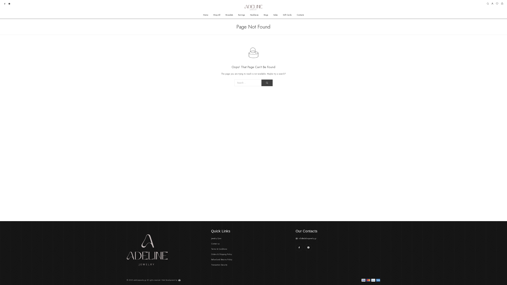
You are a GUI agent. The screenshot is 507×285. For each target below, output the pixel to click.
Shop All (216, 15)
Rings (266, 15)
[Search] (487, 4)
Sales (275, 15)
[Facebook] (5, 4)
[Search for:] (248, 83)
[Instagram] (9, 4)
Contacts (300, 15)
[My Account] (492, 4)
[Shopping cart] (502, 4)
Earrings (241, 15)
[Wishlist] (497, 4)
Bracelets (229, 15)
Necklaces (254, 15)
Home (205, 15)
